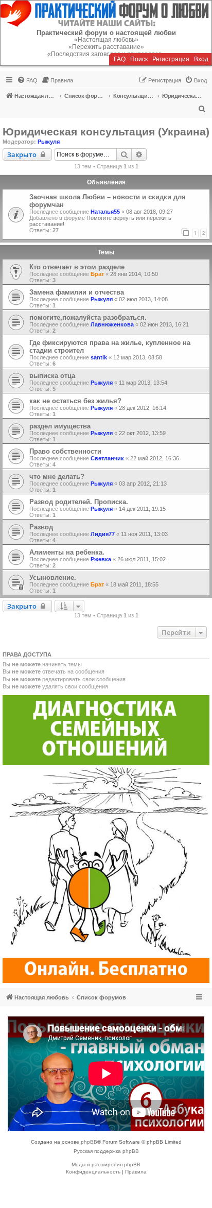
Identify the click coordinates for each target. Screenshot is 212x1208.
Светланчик (107, 458)
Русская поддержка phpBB (106, 1151)
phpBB (89, 1142)
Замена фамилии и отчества (76, 292)
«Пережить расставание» (106, 47)
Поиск (139, 59)
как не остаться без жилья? (75, 401)
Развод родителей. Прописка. (78, 502)
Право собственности (65, 451)
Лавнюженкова (112, 324)
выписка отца (52, 375)
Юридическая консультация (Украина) (106, 131)
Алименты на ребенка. (66, 552)
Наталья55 (105, 212)
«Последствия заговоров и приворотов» (106, 54)
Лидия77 (103, 534)
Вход (201, 59)
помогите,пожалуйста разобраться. (88, 317)
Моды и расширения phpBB (106, 1164)
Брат (97, 274)
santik (99, 357)
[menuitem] (27, 80)
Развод (41, 527)
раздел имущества (60, 426)
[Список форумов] (106, 14)
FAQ (120, 59)
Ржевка (101, 559)
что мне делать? (56, 476)
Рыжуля (49, 142)
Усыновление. (52, 577)
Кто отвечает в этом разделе (77, 267)
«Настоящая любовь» (106, 40)
